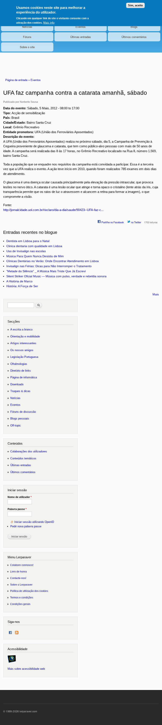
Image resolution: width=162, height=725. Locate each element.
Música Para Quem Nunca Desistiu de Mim (35, 256)
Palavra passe (17, 509)
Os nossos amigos (21, 350)
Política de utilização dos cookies (29, 591)
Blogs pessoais (19, 418)
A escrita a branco (21, 329)
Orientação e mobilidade (25, 336)
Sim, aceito (135, 5)
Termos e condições (21, 597)
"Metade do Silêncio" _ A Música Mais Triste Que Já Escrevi (46, 271)
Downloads (17, 384)
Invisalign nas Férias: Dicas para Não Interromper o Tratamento (49, 266)
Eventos (81, 27)
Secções (14, 321)
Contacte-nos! (18, 578)
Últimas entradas (80, 37)
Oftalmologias (18, 363)
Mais (156, 294)
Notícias (27, 27)
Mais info (48, 22)
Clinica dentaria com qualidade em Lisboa (34, 246)
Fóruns (27, 37)
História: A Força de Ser (22, 286)
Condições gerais (20, 604)
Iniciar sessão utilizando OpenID (34, 521)
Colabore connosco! (21, 565)
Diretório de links (20, 370)
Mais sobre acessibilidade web (26, 668)
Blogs (134, 27)
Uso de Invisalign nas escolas (26, 251)
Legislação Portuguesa (24, 356)
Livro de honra (18, 571)
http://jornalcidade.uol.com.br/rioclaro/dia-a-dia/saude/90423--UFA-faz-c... (53, 210)
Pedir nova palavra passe (25, 526)
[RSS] (16, 631)
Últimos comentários (134, 37)
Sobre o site (27, 47)
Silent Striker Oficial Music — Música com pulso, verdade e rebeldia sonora (56, 276)
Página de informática (23, 377)
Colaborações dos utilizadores (28, 451)
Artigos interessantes (23, 343)
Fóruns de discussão (23, 411)
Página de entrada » (18, 80)
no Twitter (135, 222)
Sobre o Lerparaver (21, 584)
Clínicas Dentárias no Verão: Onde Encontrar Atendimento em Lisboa (52, 261)
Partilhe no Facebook (112, 222)
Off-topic (15, 425)
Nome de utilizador (20, 497)
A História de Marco (19, 281)
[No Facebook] (10, 631)
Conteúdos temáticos (23, 458)
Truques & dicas (20, 391)
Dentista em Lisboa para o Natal (27, 241)
